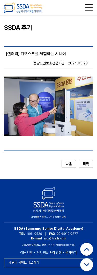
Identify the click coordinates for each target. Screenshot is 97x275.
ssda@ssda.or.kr (54, 238)
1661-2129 (34, 234)
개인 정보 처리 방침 (49, 252)
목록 (86, 164)
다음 (69, 164)
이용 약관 (26, 252)
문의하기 (71, 252)
